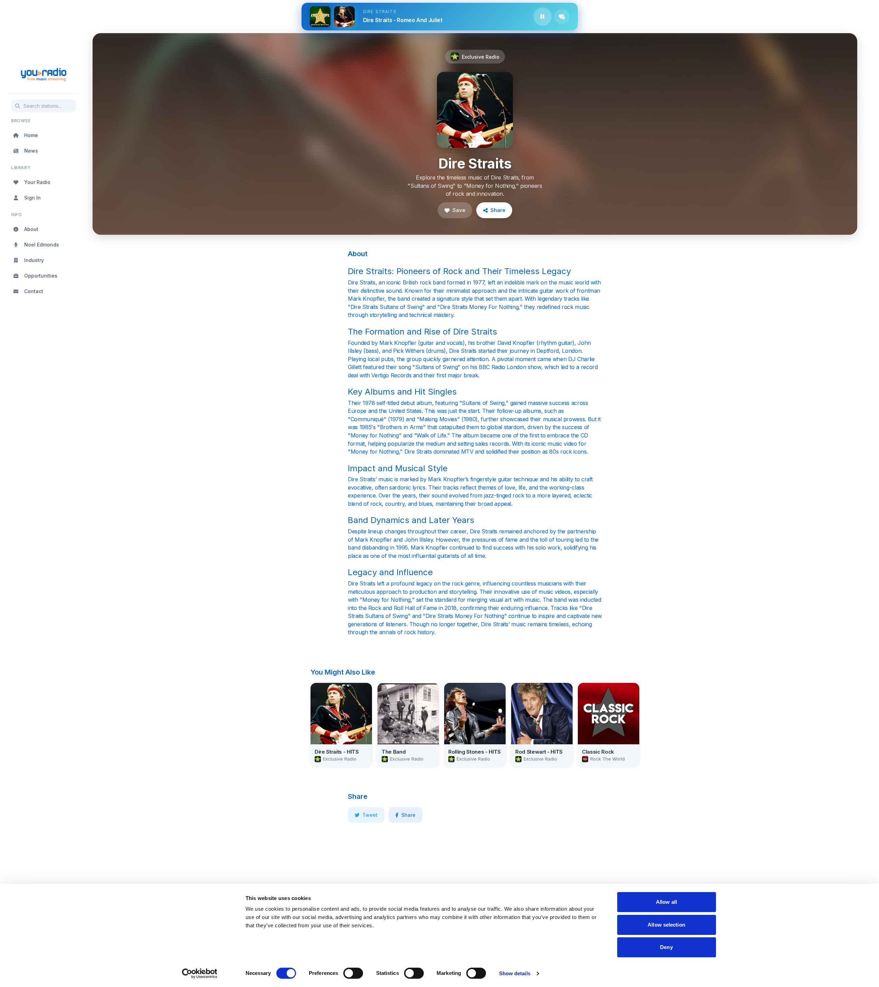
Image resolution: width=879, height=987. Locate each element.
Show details (515, 973)
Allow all (666, 902)
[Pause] (543, 17)
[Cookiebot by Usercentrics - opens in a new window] (199, 973)
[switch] (353, 973)
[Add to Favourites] (562, 16)
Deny (666, 947)
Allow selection (666, 925)
